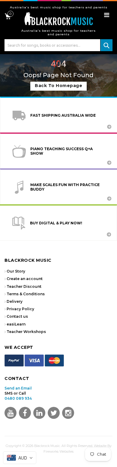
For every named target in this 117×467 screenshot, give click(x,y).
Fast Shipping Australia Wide (63, 115)
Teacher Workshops (26, 331)
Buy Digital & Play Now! (56, 223)
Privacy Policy (20, 309)
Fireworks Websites (59, 451)
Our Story (16, 271)
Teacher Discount (24, 286)
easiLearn (16, 324)
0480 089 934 (18, 398)
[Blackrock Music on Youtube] (10, 413)
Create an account (25, 278)
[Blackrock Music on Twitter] (39, 413)
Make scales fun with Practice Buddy (65, 186)
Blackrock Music (47, 446)
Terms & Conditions (26, 294)
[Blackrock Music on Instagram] (68, 413)
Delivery (14, 301)
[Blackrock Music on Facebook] (25, 413)
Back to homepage (58, 85)
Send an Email (18, 388)
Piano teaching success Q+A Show (61, 151)
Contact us (17, 316)
